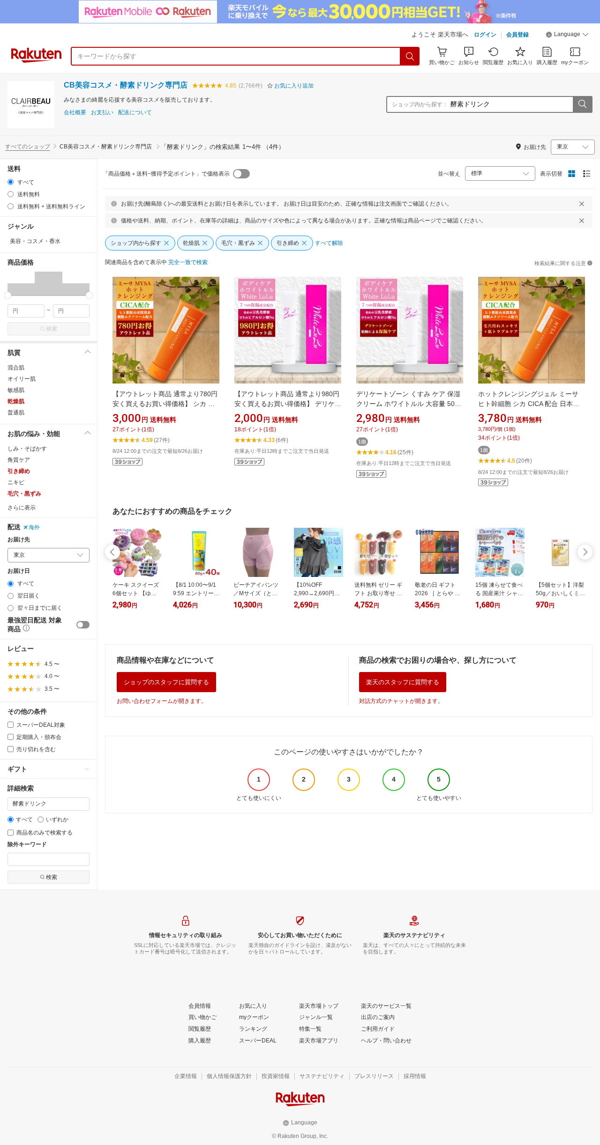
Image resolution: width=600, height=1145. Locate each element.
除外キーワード (27, 845)
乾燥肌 (16, 401)
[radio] (11, 182)
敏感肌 (16, 390)
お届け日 (19, 571)
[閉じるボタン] (581, 203)
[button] (567, 35)
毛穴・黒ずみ (24, 493)
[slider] (7, 295)
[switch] (83, 624)
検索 (51, 328)
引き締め (19, 471)
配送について (135, 113)
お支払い (102, 113)
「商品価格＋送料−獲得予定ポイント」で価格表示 (166, 173)
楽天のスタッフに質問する (402, 682)
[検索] (410, 56)
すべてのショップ (27, 146)
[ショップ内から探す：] (582, 104)
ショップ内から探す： (420, 104)
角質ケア (19, 460)
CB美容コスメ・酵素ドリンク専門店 (126, 85)
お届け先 (19, 540)
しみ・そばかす (27, 448)
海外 (34, 527)
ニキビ (16, 482)
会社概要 (75, 113)
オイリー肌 (22, 379)
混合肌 (16, 367)
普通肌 (16, 412)
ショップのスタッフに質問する (166, 682)
